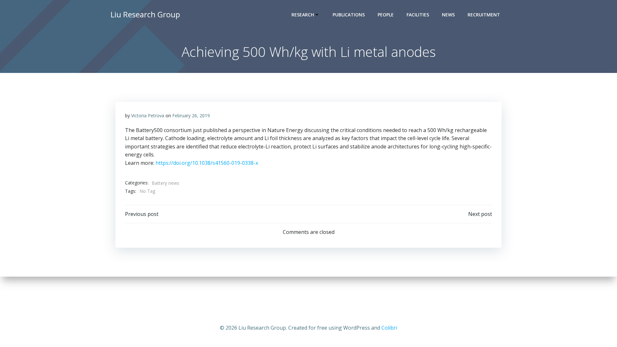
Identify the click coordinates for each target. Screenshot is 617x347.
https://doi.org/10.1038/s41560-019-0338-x (206, 162)
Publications (349, 15)
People (386, 15)
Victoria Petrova (147, 115)
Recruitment (484, 15)
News (448, 15)
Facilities (418, 15)
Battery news (165, 183)
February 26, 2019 (191, 115)
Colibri (389, 327)
